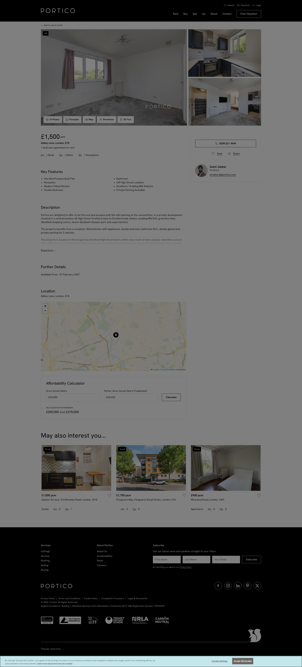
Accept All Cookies (243, 661)
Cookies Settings (219, 661)
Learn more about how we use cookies (54, 663)
